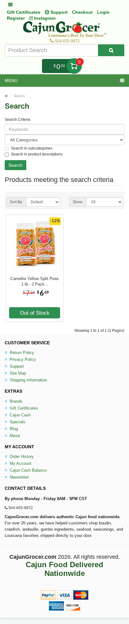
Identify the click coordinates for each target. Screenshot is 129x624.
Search (19, 96)
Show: (78, 202)
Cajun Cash (19, 415)
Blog (13, 428)
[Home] (6, 96)
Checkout (82, 12)
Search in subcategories (31, 148)
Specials (16, 422)
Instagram (44, 18)
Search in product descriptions (37, 154)
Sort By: (16, 202)
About (14, 435)
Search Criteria (17, 119)
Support (16, 366)
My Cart (74, 66)
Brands (15, 401)
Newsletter (18, 477)
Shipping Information (27, 380)
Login (103, 12)
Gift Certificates (23, 12)
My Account (19, 463)
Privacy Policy (22, 359)
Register (16, 18)
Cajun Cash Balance (27, 470)
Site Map (17, 373)
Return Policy (21, 352)
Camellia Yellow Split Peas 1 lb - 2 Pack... (34, 281)
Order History (21, 456)
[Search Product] (111, 50)
